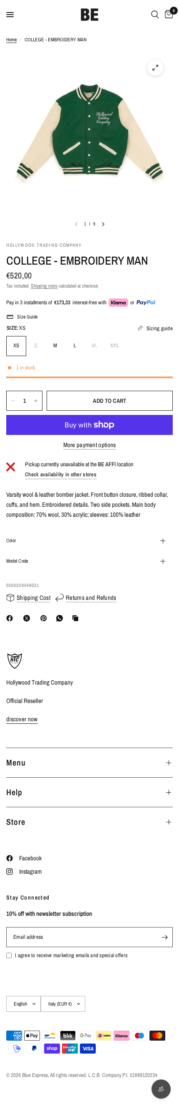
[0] (167, 14)
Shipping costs (44, 286)
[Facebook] (11, 618)
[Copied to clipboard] (77, 618)
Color (11, 540)
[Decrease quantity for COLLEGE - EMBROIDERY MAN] (13, 400)
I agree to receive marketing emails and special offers (71, 955)
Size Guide (27, 316)
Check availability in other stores (61, 474)
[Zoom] (155, 68)
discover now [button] (22, 719)
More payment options (89, 444)
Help (14, 792)
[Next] (103, 224)
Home (11, 39)
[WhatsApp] (61, 618)
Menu (16, 762)
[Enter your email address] (164, 937)
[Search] (155, 14)
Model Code (17, 561)
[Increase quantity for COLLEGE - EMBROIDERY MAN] (36, 400)
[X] (28, 618)
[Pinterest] (45, 618)
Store (15, 821)
